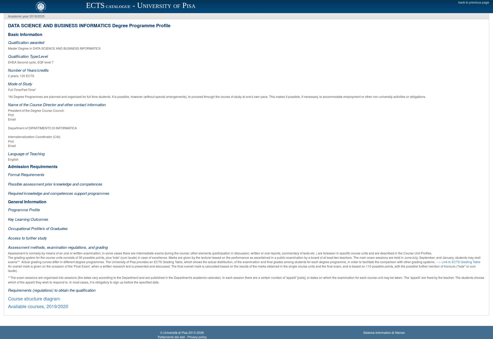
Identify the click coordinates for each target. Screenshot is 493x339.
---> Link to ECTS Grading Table (458, 262)
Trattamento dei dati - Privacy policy (182, 337)
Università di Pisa (175, 332)
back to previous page (473, 2)
